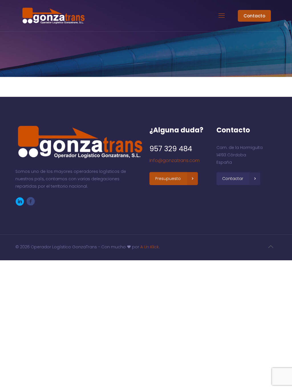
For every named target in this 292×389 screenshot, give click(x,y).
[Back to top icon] (271, 247)
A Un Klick (149, 247)
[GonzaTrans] (53, 15)
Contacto (254, 16)
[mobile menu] (221, 16)
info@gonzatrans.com (174, 160)
